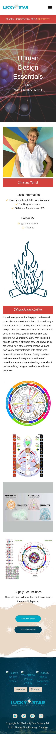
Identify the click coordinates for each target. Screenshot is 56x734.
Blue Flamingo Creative (35, 727)
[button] (49, 7)
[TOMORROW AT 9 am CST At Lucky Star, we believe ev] (28, 678)
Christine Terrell (28, 182)
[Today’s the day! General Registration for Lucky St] (13, 678)
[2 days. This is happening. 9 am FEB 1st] (43, 678)
